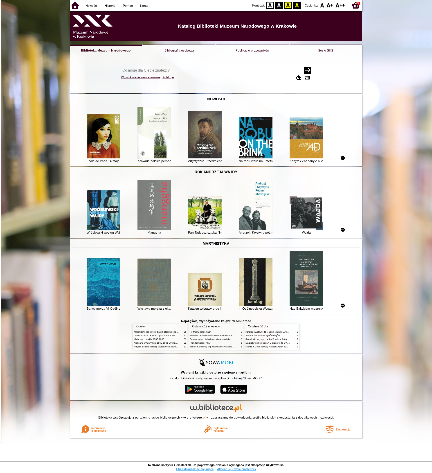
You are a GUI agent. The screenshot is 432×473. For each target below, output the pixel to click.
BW (279, 5)
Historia (110, 5)
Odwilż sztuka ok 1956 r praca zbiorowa (154, 335)
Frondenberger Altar (200, 343)
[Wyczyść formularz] (298, 78)
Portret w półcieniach (200, 332)
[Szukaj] (307, 70)
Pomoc (128, 5)
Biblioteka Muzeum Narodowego (106, 50)
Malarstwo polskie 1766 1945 (149, 339)
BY (297, 5)
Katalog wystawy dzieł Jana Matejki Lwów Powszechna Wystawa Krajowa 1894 (286, 332)
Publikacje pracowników (252, 50)
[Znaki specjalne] (307, 78)
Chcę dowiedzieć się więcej (195, 469)
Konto (144, 5)
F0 (322, 5)
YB (288, 5)
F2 (340, 5)
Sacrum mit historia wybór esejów (262, 335)
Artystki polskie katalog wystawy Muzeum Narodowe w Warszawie (167, 346)
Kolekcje (168, 77)
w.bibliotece (194, 417)
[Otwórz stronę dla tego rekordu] (105, 136)
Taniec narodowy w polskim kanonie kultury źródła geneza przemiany (225, 346)
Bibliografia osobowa (179, 50)
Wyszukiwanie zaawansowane (140, 77)
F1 (330, 5)
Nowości (91, 5)
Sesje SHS (325, 50)
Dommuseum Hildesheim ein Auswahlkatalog (213, 339)
